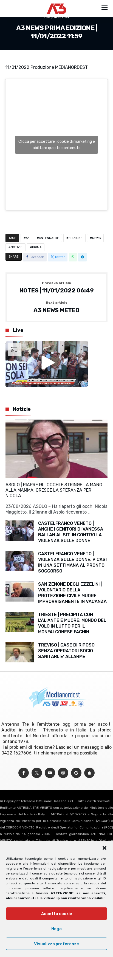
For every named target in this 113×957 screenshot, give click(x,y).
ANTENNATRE (49, 238)
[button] (104, 848)
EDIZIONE (76, 238)
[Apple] (89, 773)
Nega (56, 928)
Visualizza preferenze (56, 943)
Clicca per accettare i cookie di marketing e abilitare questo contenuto (56, 144)
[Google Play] (76, 773)
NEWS (96, 238)
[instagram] (63, 773)
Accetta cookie (56, 913)
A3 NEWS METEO (56, 307)
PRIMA (36, 247)
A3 (27, 238)
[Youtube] (50, 773)
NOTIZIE (16, 247)
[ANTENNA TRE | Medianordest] (57, 3)
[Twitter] (37, 773)
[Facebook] (23, 773)
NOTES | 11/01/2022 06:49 (56, 287)
